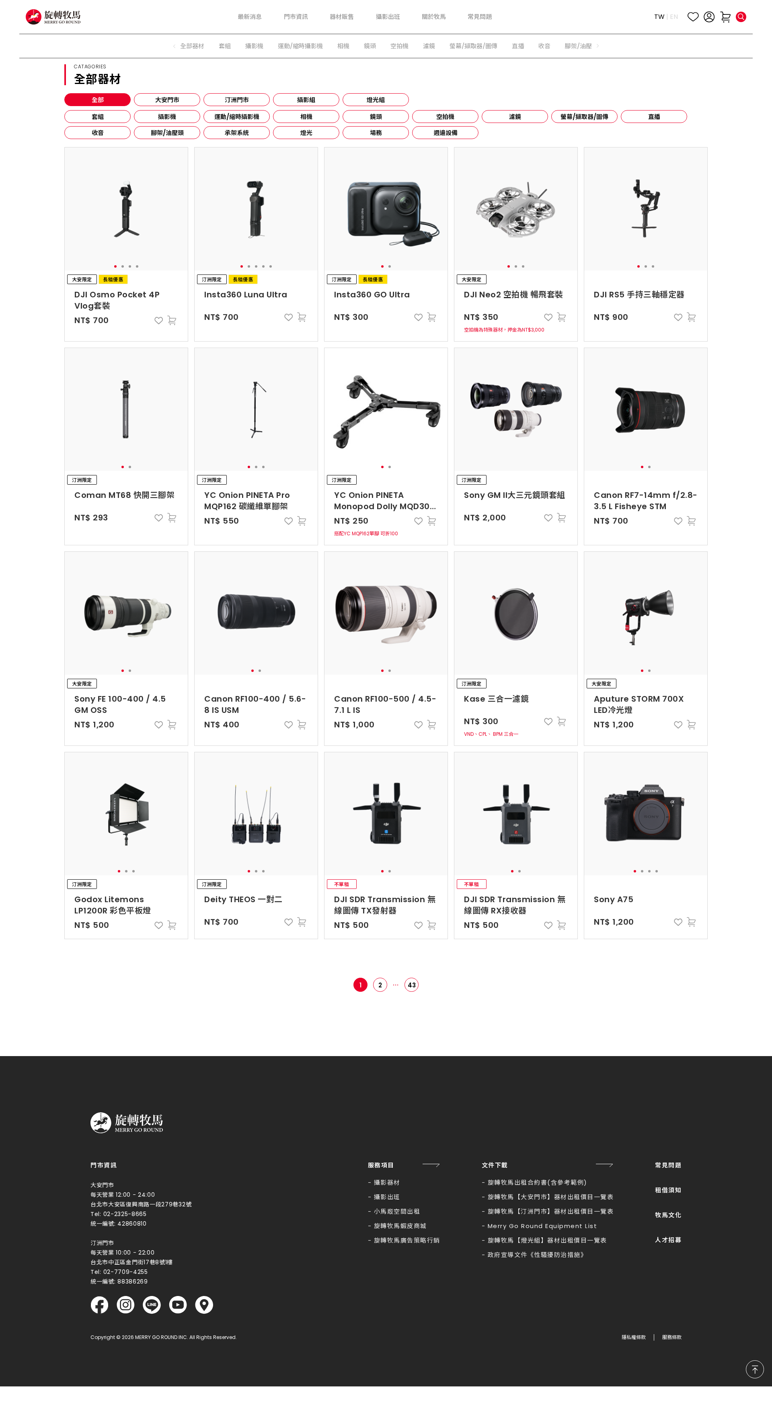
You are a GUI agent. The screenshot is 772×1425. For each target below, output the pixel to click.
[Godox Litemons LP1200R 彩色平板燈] (126, 813)
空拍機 (399, 46)
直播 (518, 46)
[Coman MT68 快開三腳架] (126, 409)
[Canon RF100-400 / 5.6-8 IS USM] (256, 613)
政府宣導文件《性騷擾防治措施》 (537, 1255)
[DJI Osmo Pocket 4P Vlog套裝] (126, 208)
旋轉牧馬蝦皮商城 (400, 1226)
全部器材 (192, 46)
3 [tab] (130, 266)
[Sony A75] (645, 813)
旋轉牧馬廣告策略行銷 (407, 1240)
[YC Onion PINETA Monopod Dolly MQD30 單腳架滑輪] (386, 409)
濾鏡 (429, 46)
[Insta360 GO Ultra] (386, 208)
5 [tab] (270, 266)
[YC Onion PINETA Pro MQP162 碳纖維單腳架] (256, 409)
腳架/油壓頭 (581, 46)
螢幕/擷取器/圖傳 (473, 46)
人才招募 (668, 1240)
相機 (343, 46)
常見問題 (668, 1165)
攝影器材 (387, 1182)
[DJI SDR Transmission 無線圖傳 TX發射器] (386, 813)
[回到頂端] (755, 1369)
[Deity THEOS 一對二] (256, 813)
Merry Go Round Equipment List (542, 1226)
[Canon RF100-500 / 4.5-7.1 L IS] (386, 613)
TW (659, 16)
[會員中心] (709, 17)
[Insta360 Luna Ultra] (256, 208)
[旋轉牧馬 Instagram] (126, 1305)
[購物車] (725, 17)
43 (412, 985)
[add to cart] (172, 320)
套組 (225, 46)
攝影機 (254, 46)
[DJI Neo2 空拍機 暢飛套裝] (515, 208)
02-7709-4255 (125, 1272)
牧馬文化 (668, 1215)
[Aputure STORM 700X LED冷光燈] (645, 613)
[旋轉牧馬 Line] (152, 1305)
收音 (544, 46)
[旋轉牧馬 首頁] (126, 1122)
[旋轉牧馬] (53, 17)
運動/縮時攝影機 (300, 46)
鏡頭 (370, 46)
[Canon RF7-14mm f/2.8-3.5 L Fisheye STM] (645, 409)
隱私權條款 (634, 1337)
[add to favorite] (159, 320)
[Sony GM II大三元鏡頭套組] (515, 409)
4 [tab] (137, 266)
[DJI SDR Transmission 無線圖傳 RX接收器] (515, 813)
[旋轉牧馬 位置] (204, 1305)
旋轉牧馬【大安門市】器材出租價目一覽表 (551, 1197)
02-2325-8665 (125, 1214)
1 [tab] (115, 266)
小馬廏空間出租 (397, 1211)
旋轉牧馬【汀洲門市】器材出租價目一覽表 (551, 1211)
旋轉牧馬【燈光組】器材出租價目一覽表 (547, 1240)
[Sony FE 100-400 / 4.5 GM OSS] (126, 613)
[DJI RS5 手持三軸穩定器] (645, 208)
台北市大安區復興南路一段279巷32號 (140, 1204)
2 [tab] (122, 266)
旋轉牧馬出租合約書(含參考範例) (537, 1182)
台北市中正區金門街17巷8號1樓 (131, 1262)
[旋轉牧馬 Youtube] (178, 1305)
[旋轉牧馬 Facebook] (99, 1305)
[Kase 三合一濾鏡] (515, 613)
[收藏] (693, 17)
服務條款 (672, 1337)
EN (674, 16)
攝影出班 (387, 1197)
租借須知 (668, 1190)
